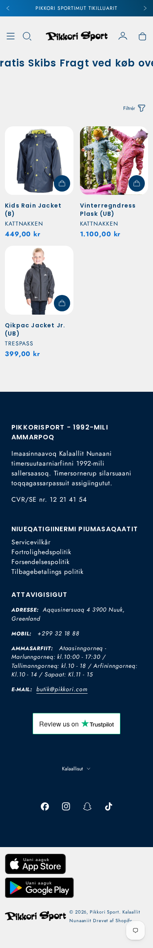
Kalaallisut (72, 768)
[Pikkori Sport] (77, 36)
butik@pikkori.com (61, 689)
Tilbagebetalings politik (47, 571)
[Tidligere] (8, 8)
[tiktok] (109, 806)
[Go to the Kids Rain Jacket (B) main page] (39, 160)
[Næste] (145, 8)
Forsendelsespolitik (40, 562)
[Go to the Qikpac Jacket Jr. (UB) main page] (39, 280)
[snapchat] (87, 806)
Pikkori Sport (104, 912)
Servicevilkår (31, 542)
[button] (27, 36)
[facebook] (45, 806)
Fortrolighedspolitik (41, 552)
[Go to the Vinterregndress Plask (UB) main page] (114, 160)
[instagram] (66, 806)
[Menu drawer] (11, 36)
